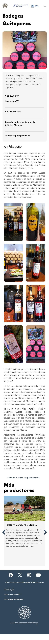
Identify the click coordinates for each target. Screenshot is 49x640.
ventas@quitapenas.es (17, 136)
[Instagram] (29, 575)
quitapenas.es (13, 112)
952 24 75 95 (12, 96)
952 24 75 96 (12, 101)
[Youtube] (38, 575)
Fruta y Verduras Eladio (21, 525)
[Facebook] (11, 575)
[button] (45, 6)
